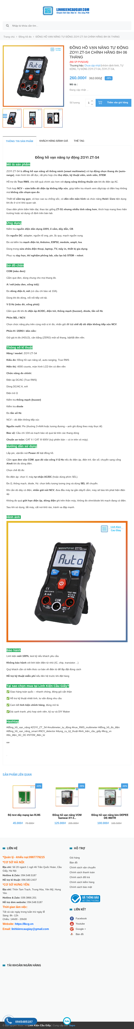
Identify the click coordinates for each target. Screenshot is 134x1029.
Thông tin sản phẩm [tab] (19, 141)
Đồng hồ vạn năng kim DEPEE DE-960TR (109, 816)
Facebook (81, 918)
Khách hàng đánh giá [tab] (53, 140)
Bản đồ (73, 862)
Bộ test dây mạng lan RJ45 (24, 814)
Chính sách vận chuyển (83, 867)
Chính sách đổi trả (80, 877)
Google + (81, 928)
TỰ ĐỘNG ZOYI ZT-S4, (89, 69)
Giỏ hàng (75, 857)
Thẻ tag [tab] (79, 140)
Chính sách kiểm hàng (82, 882)
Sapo (71, 1025)
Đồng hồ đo (25, 36)
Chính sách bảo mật (81, 887)
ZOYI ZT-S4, (108, 69)
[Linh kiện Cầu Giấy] (65, 10)
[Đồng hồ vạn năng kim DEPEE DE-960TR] (110, 797)
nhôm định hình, (111, 65)
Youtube (80, 923)
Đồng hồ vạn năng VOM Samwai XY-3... (67, 816)
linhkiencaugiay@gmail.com (30, 928)
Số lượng (75, 102)
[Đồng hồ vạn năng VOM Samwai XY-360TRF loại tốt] (67, 797)
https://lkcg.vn (24, 923)
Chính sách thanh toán (82, 872)
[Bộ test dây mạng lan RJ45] (24, 797)
